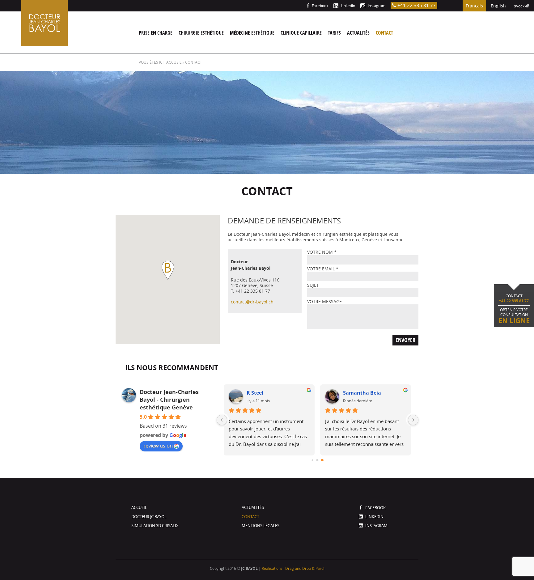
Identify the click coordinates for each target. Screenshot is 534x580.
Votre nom (322, 252)
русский (521, 6)
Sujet (313, 285)
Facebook (319, 5)
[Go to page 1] (317, 460)
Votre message (324, 301)
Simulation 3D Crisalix (155, 525)
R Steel (255, 392)
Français (474, 6)
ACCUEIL (173, 62)
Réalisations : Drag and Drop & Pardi (293, 568)
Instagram (376, 5)
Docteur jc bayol (149, 516)
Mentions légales (260, 525)
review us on (158, 445)
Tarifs (334, 32)
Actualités (358, 32)
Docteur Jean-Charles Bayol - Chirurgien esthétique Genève (169, 399)
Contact (384, 32)
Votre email (322, 269)
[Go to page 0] (312, 460)
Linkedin (347, 5)
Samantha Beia (362, 392)
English (498, 6)
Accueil (139, 507)
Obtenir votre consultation (514, 309)
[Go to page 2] (322, 460)
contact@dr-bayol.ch (252, 302)
